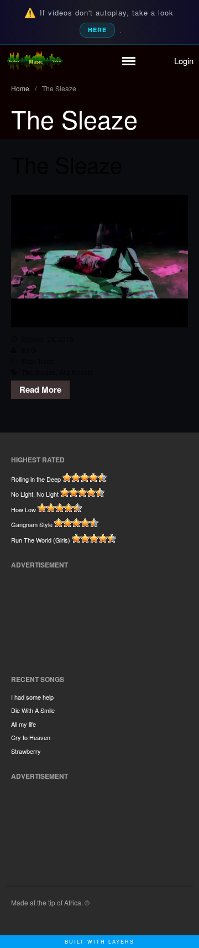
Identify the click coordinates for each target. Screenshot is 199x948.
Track (46, 361)
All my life (23, 724)
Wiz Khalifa (76, 372)
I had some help (32, 696)
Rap (28, 361)
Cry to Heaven (30, 737)
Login (183, 60)
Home (20, 88)
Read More (40, 389)
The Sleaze (66, 164)
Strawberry (26, 751)
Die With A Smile (33, 710)
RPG (29, 350)
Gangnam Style (32, 524)
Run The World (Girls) (40, 539)
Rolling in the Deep (36, 479)
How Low (23, 509)
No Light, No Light (35, 493)
